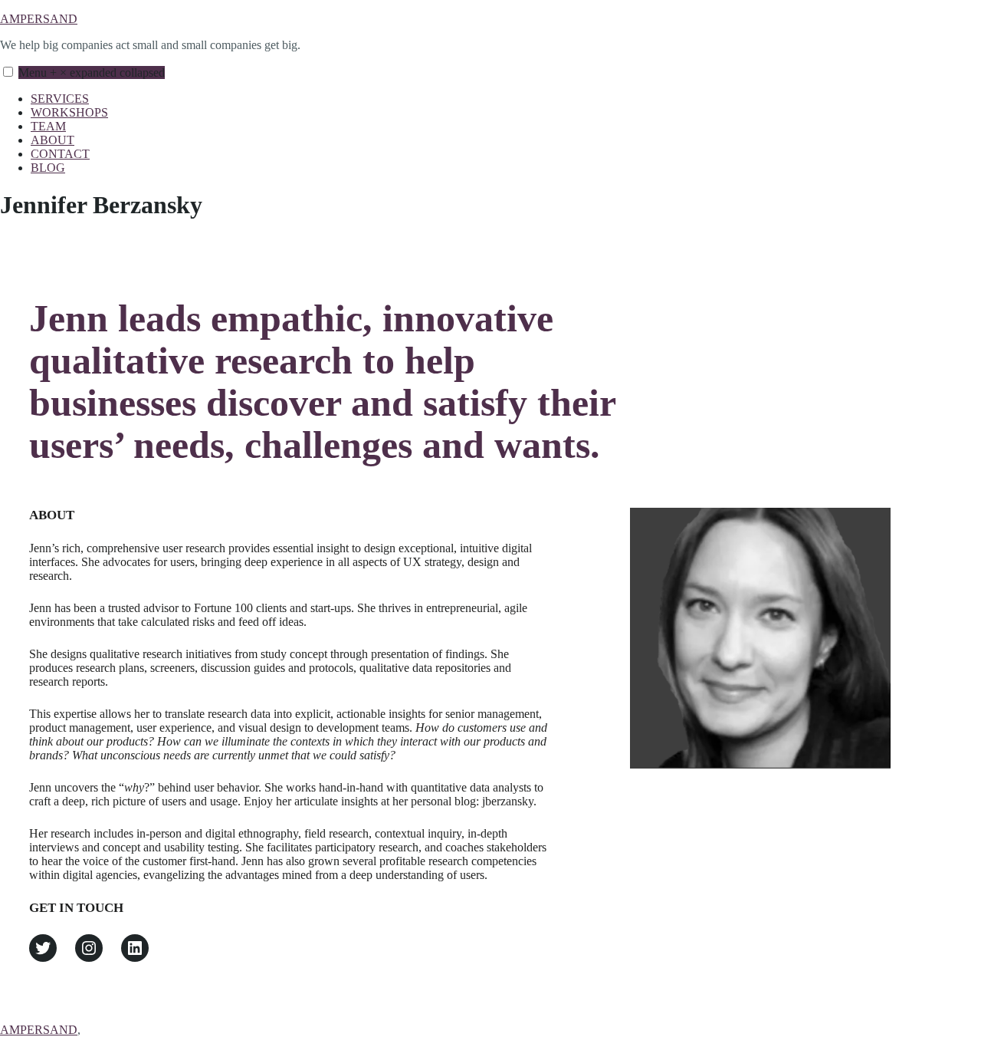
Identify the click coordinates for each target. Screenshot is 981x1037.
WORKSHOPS (69, 112)
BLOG (48, 167)
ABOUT (52, 139)
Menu (91, 72)
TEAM (48, 126)
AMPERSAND (38, 18)
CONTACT (60, 153)
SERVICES (60, 98)
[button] (8, 72)
